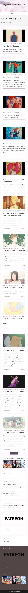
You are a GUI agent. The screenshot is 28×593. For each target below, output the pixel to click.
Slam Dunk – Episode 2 (11, 143)
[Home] (1, 22)
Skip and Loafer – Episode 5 (13, 433)
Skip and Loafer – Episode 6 (13, 391)
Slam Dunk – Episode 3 (11, 112)
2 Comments (6, 120)
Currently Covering (11, 43)
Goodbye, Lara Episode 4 (11, 493)
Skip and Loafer (16, 211)
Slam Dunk (19, 43)
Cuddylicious (5, 495)
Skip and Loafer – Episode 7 (13, 350)
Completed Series (10, 210)
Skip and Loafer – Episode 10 (14, 251)
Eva (3, 484)
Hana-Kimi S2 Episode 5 (11, 491)
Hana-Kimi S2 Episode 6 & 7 (11, 484)
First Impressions (21, 175)
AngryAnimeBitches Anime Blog (14, 5)
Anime (4, 43)
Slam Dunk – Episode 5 (11, 46)
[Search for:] (16, 13)
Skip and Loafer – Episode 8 (13, 319)
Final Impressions (7, 211)
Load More (14, 453)
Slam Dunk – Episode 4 (12, 77)
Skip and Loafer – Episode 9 (13, 288)
